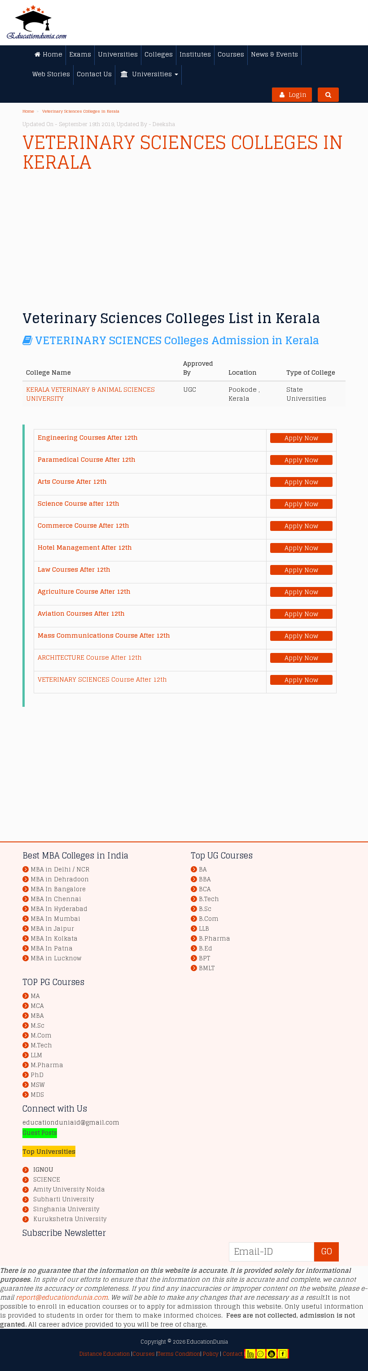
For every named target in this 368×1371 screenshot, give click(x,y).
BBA (204, 879)
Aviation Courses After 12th (81, 613)
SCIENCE (46, 1180)
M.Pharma (47, 1065)
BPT (204, 958)
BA (202, 869)
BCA (204, 889)
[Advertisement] (184, 239)
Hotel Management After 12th (85, 547)
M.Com (41, 1035)
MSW (38, 1085)
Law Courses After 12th (74, 569)
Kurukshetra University (69, 1219)
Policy (210, 1353)
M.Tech (41, 1045)
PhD (37, 1075)
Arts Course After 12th (72, 481)
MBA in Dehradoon (60, 879)
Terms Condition (179, 1353)
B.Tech (209, 899)
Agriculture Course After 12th (84, 591)
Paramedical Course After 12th (87, 459)
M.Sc (37, 1026)
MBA (37, 1016)
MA (35, 996)
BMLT (207, 968)
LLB (204, 929)
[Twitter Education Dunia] (260, 1353)
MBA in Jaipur (52, 929)
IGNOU (43, 1170)
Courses (143, 1353)
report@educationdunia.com (62, 1297)
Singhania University (66, 1209)
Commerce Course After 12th (83, 525)
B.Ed (205, 948)
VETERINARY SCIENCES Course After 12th (102, 679)
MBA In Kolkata (54, 938)
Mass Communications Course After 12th (104, 635)
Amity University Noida (69, 1190)
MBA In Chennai (56, 899)
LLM (36, 1055)
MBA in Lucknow (56, 958)
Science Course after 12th (78, 503)
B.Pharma (214, 938)
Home (28, 111)
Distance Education (104, 1353)
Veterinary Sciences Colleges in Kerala (80, 111)
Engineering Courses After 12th (88, 437)
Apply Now (301, 438)
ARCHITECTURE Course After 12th (90, 657)
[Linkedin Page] (250, 1353)
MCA (37, 1006)
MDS (37, 1095)
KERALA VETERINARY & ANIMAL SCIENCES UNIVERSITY (90, 394)
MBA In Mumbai (55, 919)
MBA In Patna (52, 948)
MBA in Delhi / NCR (60, 869)
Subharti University (63, 1200)
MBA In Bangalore (58, 889)
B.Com (209, 919)
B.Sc (205, 909)
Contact (233, 1353)
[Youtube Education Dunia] (271, 1353)
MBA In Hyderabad (59, 909)
